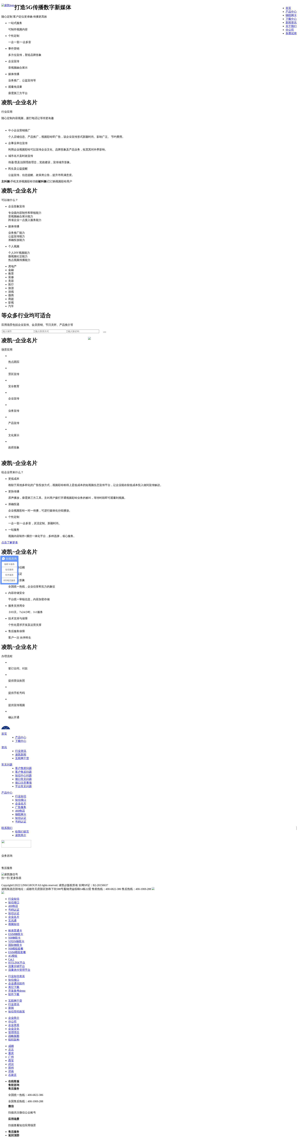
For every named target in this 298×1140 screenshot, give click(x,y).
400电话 (20, 810)
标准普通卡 (15, 930)
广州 (11, 1056)
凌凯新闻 (20, 754)
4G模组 (12, 955)
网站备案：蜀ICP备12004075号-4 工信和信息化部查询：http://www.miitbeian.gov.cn (50, 881)
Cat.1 (11, 959)
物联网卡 (20, 814)
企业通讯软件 (16, 983)
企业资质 (13, 1025)
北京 (11, 1049)
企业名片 (20, 803)
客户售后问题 (23, 771)
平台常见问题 (23, 786)
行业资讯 (20, 750)
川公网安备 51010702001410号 (173, 889)
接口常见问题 (23, 779)
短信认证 (20, 818)
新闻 (11, 1007)
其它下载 (13, 987)
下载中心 (20, 740)
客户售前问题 (23, 768)
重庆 (11, 1053)
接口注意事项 (23, 782)
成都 (11, 1046)
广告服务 (20, 807)
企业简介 (13, 1017)
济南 (11, 1071)
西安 (11, 1060)
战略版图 (13, 1036)
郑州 (11, 1067)
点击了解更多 (9, 542)
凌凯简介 (20, 835)
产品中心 (20, 737)
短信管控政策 (16, 1011)
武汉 (11, 1064)
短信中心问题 (23, 775)
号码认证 (20, 821)
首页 (4, 733)
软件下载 (13, 994)
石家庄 (12, 1074)
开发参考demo (16, 990)
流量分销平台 (16, 966)
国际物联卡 (15, 945)
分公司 (12, 1021)
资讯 (4, 747)
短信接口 (20, 799)
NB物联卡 (14, 937)
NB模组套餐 (15, 948)
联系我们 (6, 828)
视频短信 (13, 924)
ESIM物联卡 (15, 934)
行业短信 (20, 796)
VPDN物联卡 (16, 941)
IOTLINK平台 (16, 962)
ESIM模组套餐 (17, 952)
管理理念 (13, 1032)
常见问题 (6, 764)
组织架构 (13, 1039)
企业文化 (13, 1028)
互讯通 (12, 920)
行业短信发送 (16, 976)
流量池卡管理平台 (19, 969)
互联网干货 (22, 758)
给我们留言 (22, 831)
